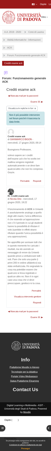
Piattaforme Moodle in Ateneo (24, 367)
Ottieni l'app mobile (14, 430)
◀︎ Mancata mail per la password (23, 96)
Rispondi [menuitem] (37, 181)
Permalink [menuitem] (25, 181)
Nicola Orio (15, 199)
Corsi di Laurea (36, 32)
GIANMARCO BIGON (21, 139)
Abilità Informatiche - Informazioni (24, 40)
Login (15, 420)
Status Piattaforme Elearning (24, 381)
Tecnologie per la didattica (24, 372)
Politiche (8, 427)
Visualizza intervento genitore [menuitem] (27, 296)
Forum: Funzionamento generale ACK (26, 55)
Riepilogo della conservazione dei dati (23, 423)
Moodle (27, 412)
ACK (9, 47)
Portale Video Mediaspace (24, 376)
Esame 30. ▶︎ (37, 102)
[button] (34, 4)
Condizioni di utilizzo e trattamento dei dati (25, 445)
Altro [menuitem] (43, 17)
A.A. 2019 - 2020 (12, 32)
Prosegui (25, 448)
